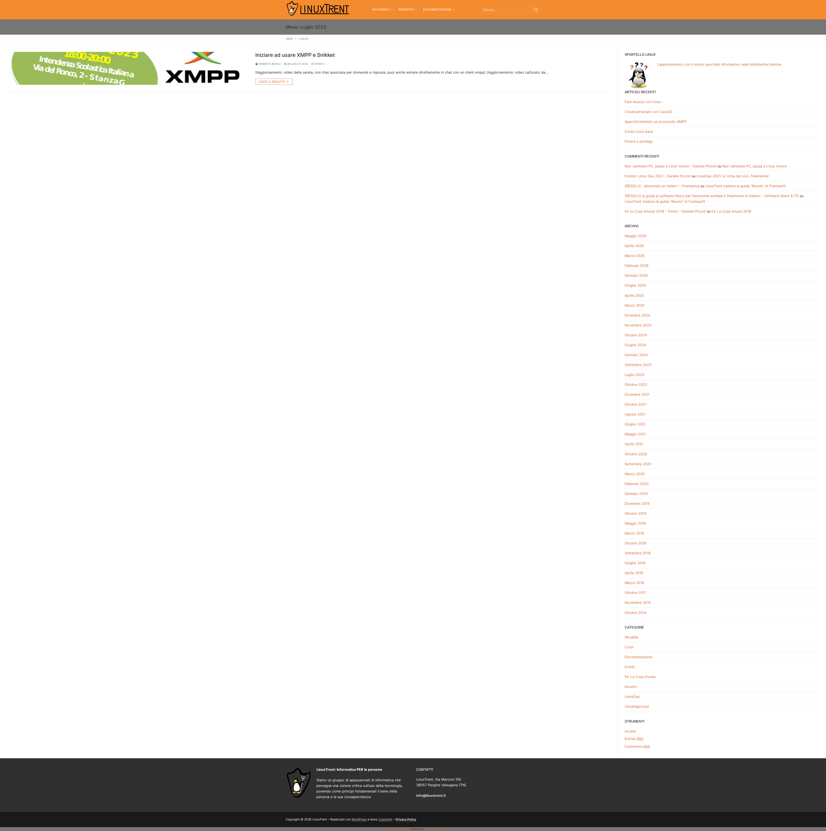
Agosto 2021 (635, 414)
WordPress (359, 819)
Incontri (631, 686)
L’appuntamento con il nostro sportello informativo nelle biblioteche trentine (719, 64)
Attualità (631, 637)
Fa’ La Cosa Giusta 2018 (731, 211)
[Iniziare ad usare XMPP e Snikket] (127, 68)
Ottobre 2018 (635, 543)
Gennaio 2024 (636, 355)
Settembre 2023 (638, 365)
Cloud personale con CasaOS (648, 112)
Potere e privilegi (638, 141)
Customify (385, 819)
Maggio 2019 (635, 523)
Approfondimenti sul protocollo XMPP (655, 121)
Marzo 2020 (635, 474)
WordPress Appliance (397, 829)
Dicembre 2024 (637, 315)
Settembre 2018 (638, 553)
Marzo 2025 (635, 305)
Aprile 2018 (634, 573)
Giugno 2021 (635, 424)
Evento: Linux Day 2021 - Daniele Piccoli (658, 176)
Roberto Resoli (269, 63)
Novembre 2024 (638, 325)
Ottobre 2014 (635, 612)
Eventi (319, 63)
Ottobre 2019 (635, 513)
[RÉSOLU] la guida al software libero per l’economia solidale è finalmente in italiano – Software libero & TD (712, 196)
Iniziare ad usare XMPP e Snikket (295, 55)
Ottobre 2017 (635, 592)
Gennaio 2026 (636, 275)
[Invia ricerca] (536, 10)
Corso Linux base (639, 131)
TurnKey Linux (433, 829)
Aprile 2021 (634, 444)
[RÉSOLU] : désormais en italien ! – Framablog (662, 186)
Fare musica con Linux (643, 102)
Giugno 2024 (635, 345)
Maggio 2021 (635, 434)
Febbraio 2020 (637, 484)
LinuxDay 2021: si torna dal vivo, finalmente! (733, 176)
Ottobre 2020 (636, 454)
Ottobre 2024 (636, 335)
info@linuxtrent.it (431, 795)
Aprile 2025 (634, 295)
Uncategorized (637, 706)
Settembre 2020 (638, 464)
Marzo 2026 (635, 255)
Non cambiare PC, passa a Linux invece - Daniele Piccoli (671, 166)
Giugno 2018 (635, 563)
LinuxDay (632, 696)
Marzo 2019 (634, 533)
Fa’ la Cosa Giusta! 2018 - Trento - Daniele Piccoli (665, 211)
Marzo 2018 (634, 583)
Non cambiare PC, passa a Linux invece (754, 166)
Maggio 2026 (636, 236)
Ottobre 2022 (636, 384)
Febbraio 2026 (637, 265)
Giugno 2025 (635, 285)
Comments (637, 746)
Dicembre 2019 (637, 503)
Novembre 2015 (638, 602)
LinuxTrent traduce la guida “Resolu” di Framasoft (745, 186)
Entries (634, 739)
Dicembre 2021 (637, 394)
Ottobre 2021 (635, 404)
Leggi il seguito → (274, 81)
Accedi (630, 731)
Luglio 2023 (634, 374)
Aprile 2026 (634, 246)
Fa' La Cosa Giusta (640, 677)
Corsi (629, 647)
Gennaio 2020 (636, 493)
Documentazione (638, 657)
